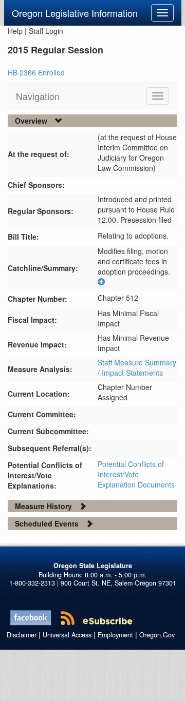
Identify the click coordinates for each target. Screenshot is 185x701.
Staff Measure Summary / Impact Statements (137, 367)
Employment (115, 634)
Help (15, 31)
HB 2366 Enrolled (36, 72)
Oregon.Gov (157, 634)
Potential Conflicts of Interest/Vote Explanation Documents (136, 474)
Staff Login (46, 31)
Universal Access (67, 634)
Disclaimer (21, 634)
